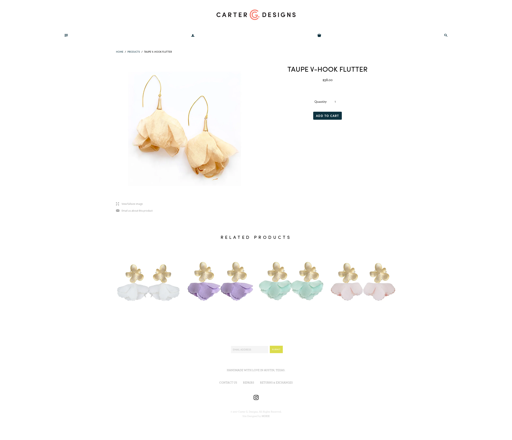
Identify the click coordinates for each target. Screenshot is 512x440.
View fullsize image (129, 204)
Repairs (248, 382)
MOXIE (266, 416)
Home (119, 51)
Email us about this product (134, 211)
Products (133, 51)
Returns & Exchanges (276, 382)
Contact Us (228, 382)
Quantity (320, 101)
